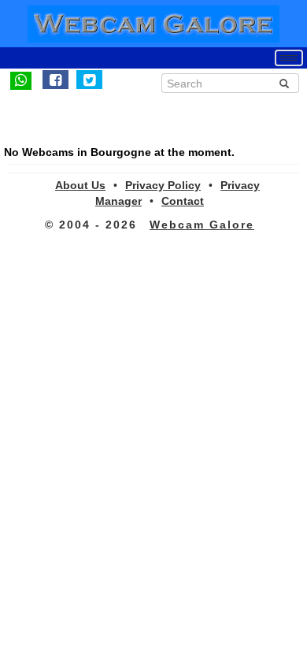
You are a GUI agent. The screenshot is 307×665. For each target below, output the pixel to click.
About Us (80, 185)
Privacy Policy (163, 185)
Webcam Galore (202, 224)
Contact (182, 201)
